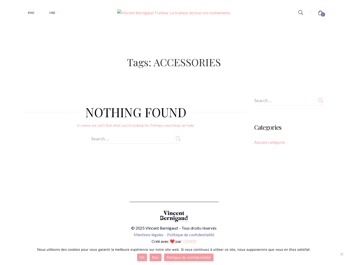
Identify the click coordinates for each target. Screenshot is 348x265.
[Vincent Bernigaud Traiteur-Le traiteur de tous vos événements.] (174, 13)
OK (142, 257)
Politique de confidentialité (190, 234)
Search (178, 138)
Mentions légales (149, 234)
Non (155, 257)
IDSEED (189, 241)
